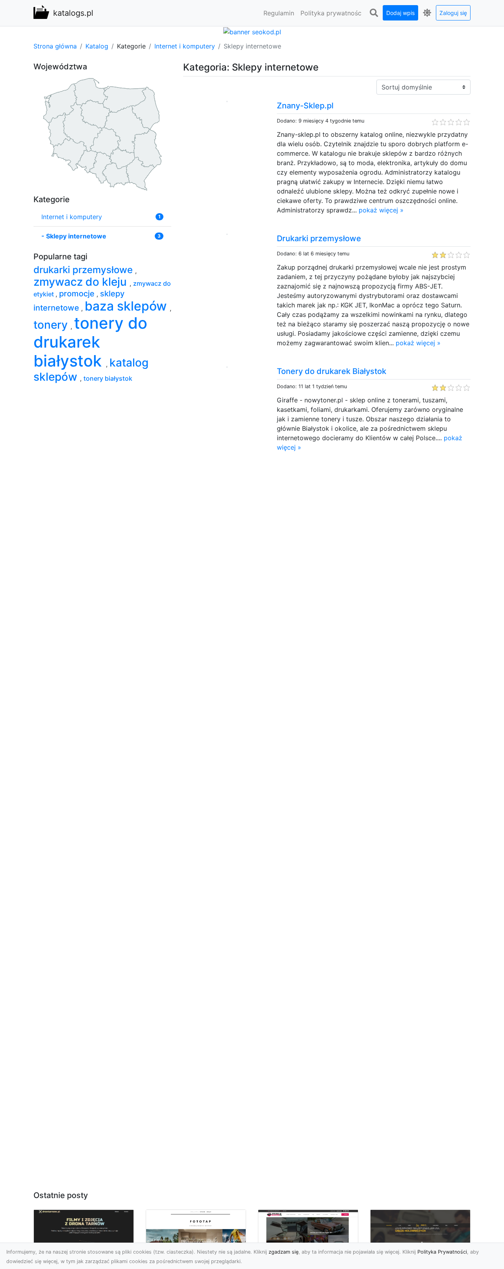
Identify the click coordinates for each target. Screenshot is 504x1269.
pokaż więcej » (381, 210)
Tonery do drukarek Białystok (331, 371)
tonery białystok (107, 378)
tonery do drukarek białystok (90, 341)
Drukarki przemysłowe (319, 238)
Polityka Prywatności (442, 1252)
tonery (51, 324)
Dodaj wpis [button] (400, 12)
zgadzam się (283, 1252)
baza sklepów (127, 306)
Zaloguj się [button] (453, 12)
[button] (373, 13)
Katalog (96, 46)
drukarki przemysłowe (84, 269)
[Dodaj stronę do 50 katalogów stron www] (252, 31)
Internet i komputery (184, 46)
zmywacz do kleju (81, 281)
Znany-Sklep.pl (305, 105)
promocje (77, 293)
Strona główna (55, 46)
